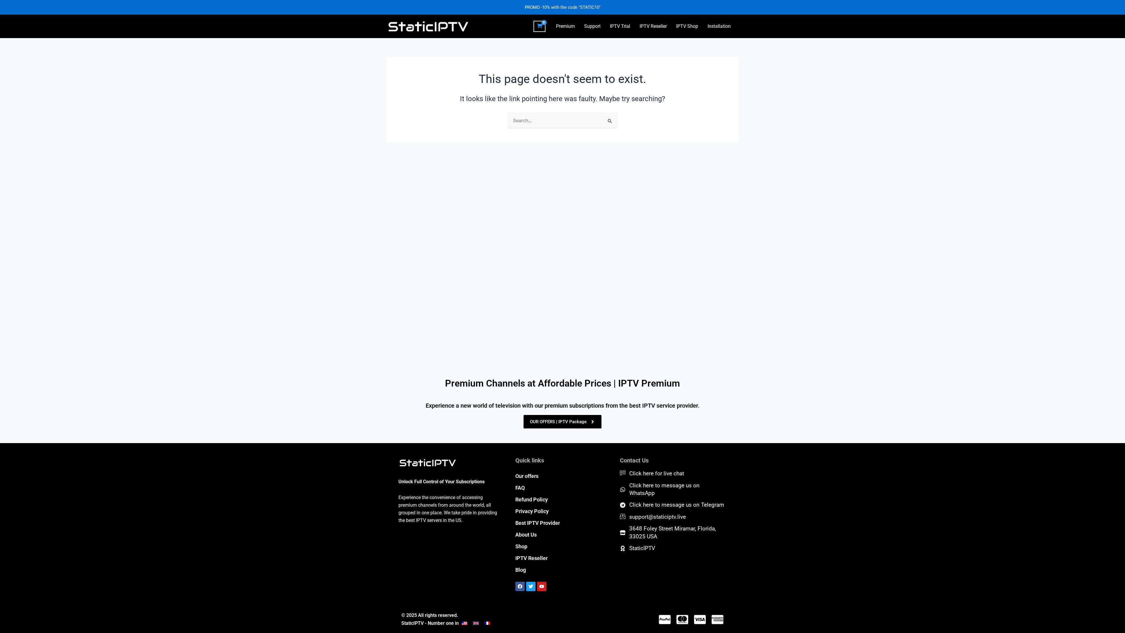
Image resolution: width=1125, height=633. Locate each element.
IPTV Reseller (653, 26)
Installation (719, 26)
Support (592, 26)
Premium (565, 26)
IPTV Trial (620, 26)
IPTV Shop (687, 26)
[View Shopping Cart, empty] (539, 26)
